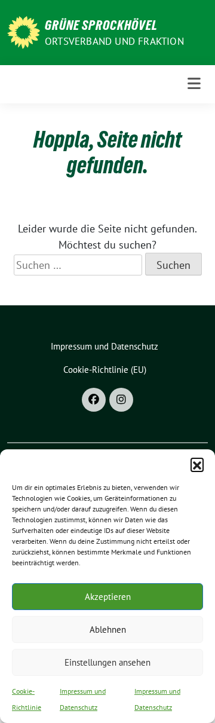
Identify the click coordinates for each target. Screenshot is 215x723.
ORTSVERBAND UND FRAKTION (114, 41)
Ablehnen (108, 629)
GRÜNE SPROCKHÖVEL (101, 25)
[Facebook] (94, 400)
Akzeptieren (108, 596)
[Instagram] (121, 400)
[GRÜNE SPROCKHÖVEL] (23, 31)
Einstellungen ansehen (107, 662)
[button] (197, 464)
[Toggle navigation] (194, 84)
